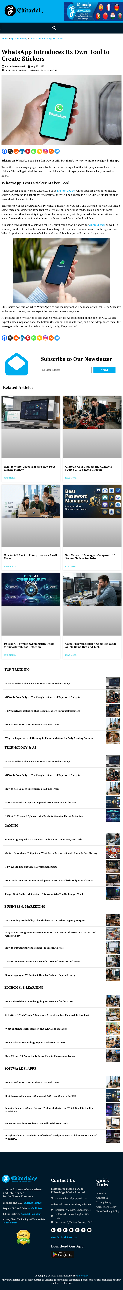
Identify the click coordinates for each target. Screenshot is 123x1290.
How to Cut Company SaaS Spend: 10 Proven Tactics (34, 947)
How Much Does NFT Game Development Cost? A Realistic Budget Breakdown (49, 880)
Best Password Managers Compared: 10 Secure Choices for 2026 (90, 557)
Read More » (10, 478)
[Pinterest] (27, 151)
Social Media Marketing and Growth (46, 38)
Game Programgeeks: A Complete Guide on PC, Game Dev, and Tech (90, 645)
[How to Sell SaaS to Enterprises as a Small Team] (113, 724)
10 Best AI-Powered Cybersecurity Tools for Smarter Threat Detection (29, 645)
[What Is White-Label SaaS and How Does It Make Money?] (113, 683)
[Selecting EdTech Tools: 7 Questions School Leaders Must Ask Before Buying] (113, 1014)
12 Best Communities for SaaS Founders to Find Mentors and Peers (42, 961)
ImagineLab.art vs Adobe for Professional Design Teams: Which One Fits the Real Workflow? (51, 1137)
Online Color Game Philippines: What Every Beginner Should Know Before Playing (51, 853)
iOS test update (66, 190)
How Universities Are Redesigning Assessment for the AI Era (39, 1001)
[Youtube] (89, 1230)
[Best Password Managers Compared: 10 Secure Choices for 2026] (113, 802)
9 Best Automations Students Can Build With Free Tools (36, 1123)
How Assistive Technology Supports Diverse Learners (35, 1042)
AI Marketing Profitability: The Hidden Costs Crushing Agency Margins (45, 920)
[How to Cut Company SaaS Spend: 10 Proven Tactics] (113, 947)
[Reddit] (16, 151)
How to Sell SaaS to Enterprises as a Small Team (30, 557)
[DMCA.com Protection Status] (23, 1243)
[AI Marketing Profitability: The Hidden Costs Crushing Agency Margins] (113, 920)
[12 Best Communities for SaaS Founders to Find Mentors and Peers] (113, 961)
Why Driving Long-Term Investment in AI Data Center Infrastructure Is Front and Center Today (50, 934)
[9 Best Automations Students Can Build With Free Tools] (113, 1123)
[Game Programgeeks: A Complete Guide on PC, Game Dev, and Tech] (113, 839)
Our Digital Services (64, 1237)
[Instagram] (45, 151)
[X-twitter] (59, 1230)
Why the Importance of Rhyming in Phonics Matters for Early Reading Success (49, 738)
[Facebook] (4, 151)
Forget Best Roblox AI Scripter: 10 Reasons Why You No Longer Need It (45, 894)
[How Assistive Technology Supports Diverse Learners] (113, 1042)
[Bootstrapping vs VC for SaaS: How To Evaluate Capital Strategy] (113, 974)
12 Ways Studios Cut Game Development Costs (31, 866)
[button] (54, 28)
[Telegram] (57, 151)
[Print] (51, 151)
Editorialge (82, 1275)
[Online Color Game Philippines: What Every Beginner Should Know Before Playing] (113, 852)
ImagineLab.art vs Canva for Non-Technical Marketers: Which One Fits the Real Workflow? (49, 1110)
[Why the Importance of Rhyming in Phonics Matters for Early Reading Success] (113, 737)
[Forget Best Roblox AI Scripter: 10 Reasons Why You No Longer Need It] (113, 893)
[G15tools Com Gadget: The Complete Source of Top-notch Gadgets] (113, 696)
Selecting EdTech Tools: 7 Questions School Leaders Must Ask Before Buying (48, 1015)
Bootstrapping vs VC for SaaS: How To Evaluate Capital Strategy (41, 975)
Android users (97, 224)
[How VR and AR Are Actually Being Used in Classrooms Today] (113, 1055)
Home (5, 38)
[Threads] (83, 1230)
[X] (10, 151)
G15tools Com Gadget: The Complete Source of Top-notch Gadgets (88, 468)
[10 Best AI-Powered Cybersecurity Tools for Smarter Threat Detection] (113, 815)
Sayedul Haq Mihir (31, 1213)
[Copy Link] (39, 151)
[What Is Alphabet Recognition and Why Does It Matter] (113, 1028)
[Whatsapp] (33, 151)
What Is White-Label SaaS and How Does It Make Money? (29, 468)
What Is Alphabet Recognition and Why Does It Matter (36, 1028)
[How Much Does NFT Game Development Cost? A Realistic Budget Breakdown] (113, 880)
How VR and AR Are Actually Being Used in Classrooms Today (40, 1056)
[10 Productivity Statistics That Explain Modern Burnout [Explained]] (113, 710)
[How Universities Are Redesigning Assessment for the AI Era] (113, 1001)
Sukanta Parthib (33, 1202)
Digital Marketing (18, 38)
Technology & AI (49, 70)
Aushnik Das (35, 1208)
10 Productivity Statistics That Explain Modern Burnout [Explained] (42, 710)
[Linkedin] (22, 151)
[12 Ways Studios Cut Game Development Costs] (113, 866)
